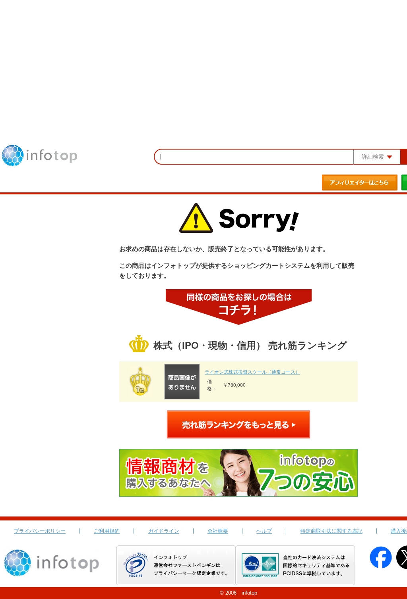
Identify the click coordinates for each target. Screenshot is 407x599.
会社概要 (217, 531)
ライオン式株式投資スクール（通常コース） (252, 372)
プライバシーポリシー (40, 531)
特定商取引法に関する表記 (331, 531)
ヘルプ (264, 531)
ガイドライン (163, 531)
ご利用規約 (107, 531)
